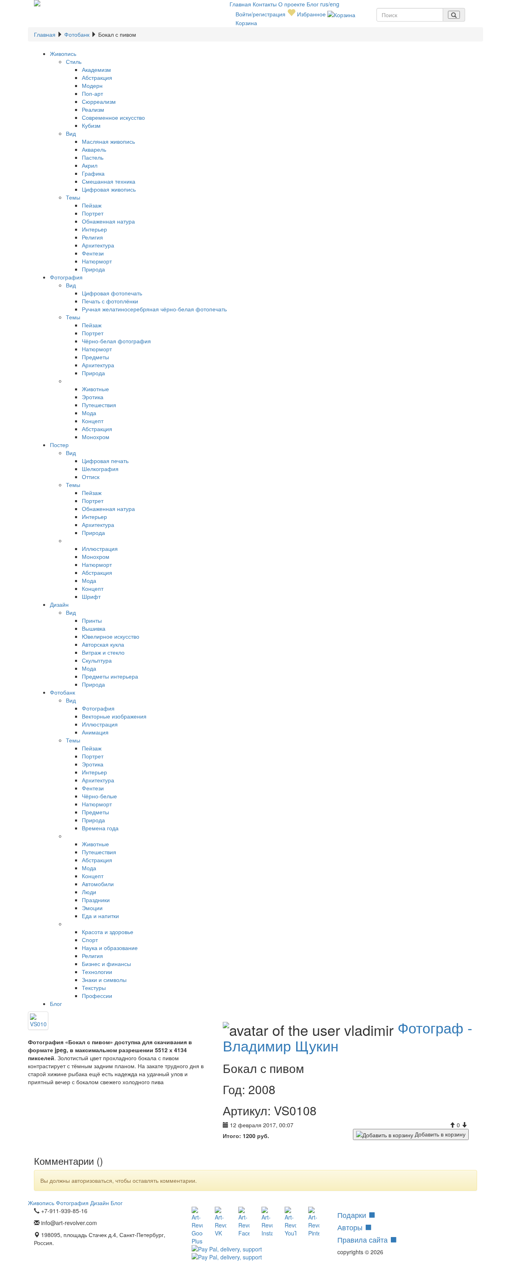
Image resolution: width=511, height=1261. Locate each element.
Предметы (95, 357)
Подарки (352, 1215)
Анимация (95, 732)
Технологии (97, 972)
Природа (93, 269)
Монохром (95, 437)
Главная (241, 4)
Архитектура (98, 245)
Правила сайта (363, 1239)
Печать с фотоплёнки (110, 301)
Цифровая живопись (109, 189)
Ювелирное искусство (110, 636)
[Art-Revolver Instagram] (267, 1222)
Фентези (93, 253)
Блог (313, 4)
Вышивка (93, 628)
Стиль (73, 61)
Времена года (100, 828)
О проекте (292, 4)
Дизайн (59, 604)
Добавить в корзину (439, 1134)
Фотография (66, 277)
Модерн (92, 85)
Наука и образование (110, 948)
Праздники (96, 900)
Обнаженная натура (108, 221)
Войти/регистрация (260, 14)
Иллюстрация (100, 548)
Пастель (92, 157)
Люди (89, 892)
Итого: (232, 1136)
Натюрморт (97, 261)
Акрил (89, 165)
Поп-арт (92, 93)
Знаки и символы (104, 980)
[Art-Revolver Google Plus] (197, 1226)
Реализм (93, 109)
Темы (73, 197)
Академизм (96, 69)
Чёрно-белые (99, 796)
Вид (71, 133)
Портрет (92, 213)
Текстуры (94, 988)
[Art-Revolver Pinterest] (313, 1222)
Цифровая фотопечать (112, 293)
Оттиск (90, 477)
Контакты (265, 4)
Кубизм (91, 125)
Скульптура (97, 660)
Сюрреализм (99, 101)
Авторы (350, 1227)
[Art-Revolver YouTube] (290, 1222)
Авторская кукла (103, 644)
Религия (92, 237)
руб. (256, 1136)
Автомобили (98, 884)
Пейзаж (91, 205)
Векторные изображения (114, 716)
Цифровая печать (105, 461)
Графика (93, 173)
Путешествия (99, 405)
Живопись (63, 53)
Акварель (94, 149)
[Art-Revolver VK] (220, 1222)
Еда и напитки (100, 916)
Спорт (90, 940)
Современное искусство (113, 117)
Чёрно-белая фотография (116, 341)
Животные (95, 389)
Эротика (92, 397)
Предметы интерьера (110, 676)
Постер (59, 445)
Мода (89, 413)
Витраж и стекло (103, 652)
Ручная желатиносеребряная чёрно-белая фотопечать (154, 309)
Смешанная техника (108, 181)
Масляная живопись (108, 141)
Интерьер (94, 229)
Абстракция (97, 77)
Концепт (92, 421)
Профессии (97, 996)
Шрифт (91, 596)
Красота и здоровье (107, 932)
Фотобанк (76, 34)
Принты (92, 620)
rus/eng (329, 4)
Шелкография (100, 469)
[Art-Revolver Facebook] (244, 1222)
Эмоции (92, 908)
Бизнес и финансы (106, 964)
